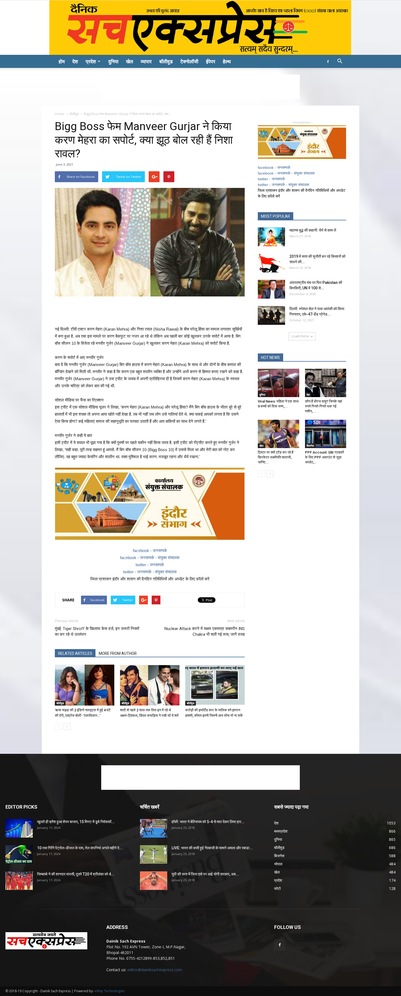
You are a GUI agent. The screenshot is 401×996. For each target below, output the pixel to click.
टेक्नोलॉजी (189, 61)
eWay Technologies (110, 991)
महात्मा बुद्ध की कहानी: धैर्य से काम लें (312, 230)
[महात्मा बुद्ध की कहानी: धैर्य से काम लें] (271, 236)
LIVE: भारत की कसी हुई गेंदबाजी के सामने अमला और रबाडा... (212, 848)
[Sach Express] (200, 27)
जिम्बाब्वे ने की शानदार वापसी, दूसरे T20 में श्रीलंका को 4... (75, 874)
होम (62, 61)
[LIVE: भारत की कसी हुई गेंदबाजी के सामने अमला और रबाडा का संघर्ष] (153, 854)
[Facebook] (328, 61)
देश (75, 61)
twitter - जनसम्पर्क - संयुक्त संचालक (150, 571)
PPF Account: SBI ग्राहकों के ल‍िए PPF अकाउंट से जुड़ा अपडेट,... (324, 457)
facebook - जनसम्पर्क (150, 550)
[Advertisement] (200, 86)
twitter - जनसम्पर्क (150, 564)
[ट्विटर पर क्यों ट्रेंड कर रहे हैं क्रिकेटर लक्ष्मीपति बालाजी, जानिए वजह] (278, 434)
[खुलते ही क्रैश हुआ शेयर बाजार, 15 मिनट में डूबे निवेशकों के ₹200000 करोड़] (19, 828)
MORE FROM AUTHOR (118, 653)
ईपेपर (210, 61)
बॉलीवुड (166, 61)
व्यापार (146, 61)
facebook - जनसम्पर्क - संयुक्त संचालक (149, 557)
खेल (129, 61)
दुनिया (113, 61)
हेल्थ (227, 61)
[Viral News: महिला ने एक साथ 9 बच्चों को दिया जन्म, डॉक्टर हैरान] (278, 383)
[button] (339, 61)
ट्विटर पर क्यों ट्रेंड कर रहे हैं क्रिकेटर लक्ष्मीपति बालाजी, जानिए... (275, 457)
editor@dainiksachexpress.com (154, 969)
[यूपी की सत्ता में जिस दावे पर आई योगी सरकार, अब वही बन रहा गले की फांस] (153, 880)
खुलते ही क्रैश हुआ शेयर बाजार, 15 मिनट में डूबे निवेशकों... (76, 822)
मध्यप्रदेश (281, 831)
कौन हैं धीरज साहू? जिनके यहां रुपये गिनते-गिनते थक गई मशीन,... (323, 406)
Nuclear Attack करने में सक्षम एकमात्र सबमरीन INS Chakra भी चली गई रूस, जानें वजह (204, 631)
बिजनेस (310, 446)
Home (59, 114)
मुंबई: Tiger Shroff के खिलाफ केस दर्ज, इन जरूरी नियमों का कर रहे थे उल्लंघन (97, 631)
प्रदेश (91, 61)
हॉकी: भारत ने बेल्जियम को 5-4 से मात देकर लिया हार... (208, 822)
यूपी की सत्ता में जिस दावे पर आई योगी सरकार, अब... (205, 874)
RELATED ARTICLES (75, 653)
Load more (300, 336)
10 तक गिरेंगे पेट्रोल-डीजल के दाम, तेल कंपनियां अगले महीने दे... (79, 848)
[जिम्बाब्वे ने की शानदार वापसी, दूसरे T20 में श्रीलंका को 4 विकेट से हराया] (19, 880)
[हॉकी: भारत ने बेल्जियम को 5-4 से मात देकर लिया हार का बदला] (153, 828)
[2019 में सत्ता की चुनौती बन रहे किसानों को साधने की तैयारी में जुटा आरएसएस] (271, 263)
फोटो (277, 888)
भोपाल (278, 863)
